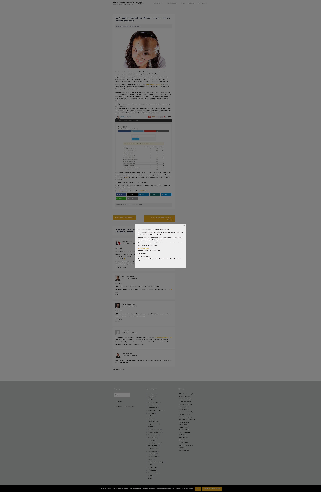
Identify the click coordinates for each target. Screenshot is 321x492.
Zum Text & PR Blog (143, 248)
